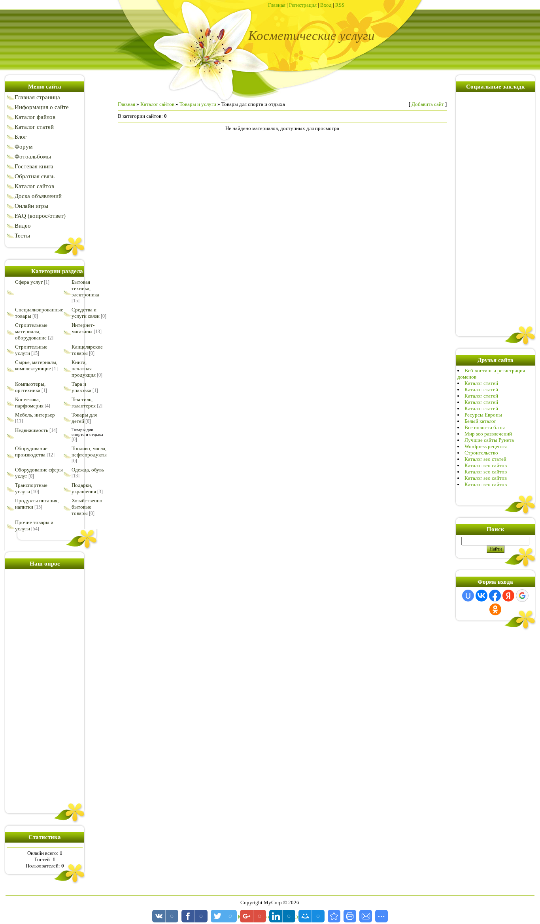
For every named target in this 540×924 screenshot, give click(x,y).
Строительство (481, 453)
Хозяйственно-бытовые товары (88, 507)
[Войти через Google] (522, 595)
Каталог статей (481, 383)
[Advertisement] (45, 689)
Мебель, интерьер (35, 415)
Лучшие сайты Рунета (489, 440)
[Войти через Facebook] (495, 596)
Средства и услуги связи (86, 313)
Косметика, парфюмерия (29, 402)
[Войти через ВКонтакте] (481, 596)
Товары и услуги (197, 104)
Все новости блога (485, 427)
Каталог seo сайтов (485, 465)
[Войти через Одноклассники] (495, 609)
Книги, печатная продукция (84, 368)
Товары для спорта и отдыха (87, 432)
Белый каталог (480, 421)
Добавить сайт (428, 104)
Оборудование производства (31, 451)
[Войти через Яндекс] (508, 596)
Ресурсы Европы (483, 415)
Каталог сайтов (157, 104)
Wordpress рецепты (485, 446)
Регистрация (303, 5)
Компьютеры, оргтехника (30, 387)
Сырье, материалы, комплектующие (36, 365)
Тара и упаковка (81, 387)
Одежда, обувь (88, 470)
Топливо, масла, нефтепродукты (89, 451)
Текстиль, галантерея (84, 402)
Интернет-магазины (83, 328)
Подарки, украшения (84, 488)
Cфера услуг (29, 282)
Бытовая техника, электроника (85, 288)
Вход (326, 5)
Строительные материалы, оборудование (31, 331)
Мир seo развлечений (488, 434)
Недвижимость (31, 430)
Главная (276, 5)
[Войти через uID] (468, 596)
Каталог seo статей (485, 459)
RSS (339, 5)
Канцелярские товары (87, 350)
